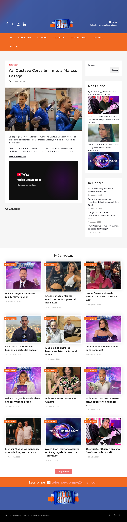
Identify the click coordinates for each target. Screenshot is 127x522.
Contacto (15, 46)
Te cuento (98, 37)
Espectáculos (78, 37)
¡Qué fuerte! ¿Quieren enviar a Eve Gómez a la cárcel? (102, 93)
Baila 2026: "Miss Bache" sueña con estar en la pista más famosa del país (103, 119)
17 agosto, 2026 (94, 304)
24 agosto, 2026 (14, 301)
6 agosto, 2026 (14, 406)
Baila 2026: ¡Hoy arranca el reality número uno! (100, 190)
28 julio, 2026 (93, 457)
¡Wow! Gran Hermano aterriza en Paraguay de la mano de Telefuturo (103, 147)
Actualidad (24, 37)
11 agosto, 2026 (54, 359)
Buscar (91, 65)
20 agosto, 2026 (54, 307)
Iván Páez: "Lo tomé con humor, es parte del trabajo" (103, 227)
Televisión (58, 37)
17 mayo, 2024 (18, 81)
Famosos (42, 37)
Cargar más (63, 471)
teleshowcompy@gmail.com (104, 25)
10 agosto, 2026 (94, 354)
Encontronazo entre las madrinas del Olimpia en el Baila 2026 (103, 202)
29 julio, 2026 (53, 460)
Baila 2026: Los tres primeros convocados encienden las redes (102, 402)
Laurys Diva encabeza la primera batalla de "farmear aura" (101, 215)
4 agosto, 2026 (94, 410)
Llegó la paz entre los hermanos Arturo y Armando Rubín (61, 351)
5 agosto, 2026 (54, 406)
